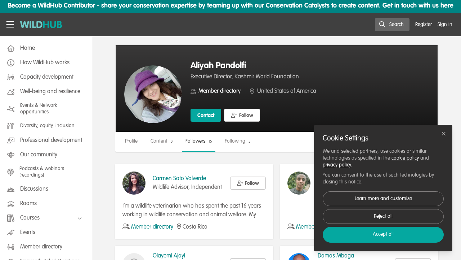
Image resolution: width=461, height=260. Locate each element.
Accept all (383, 234)
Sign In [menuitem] (445, 24)
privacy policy (337, 165)
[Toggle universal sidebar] (10, 24)
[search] (392, 24)
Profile (131, 141)
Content (162, 141)
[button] (242, 115)
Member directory (219, 91)
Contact (205, 115)
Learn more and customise (383, 198)
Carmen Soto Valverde (179, 179)
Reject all (383, 216)
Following (237, 141)
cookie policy (405, 158)
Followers (198, 141)
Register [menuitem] (423, 24)
